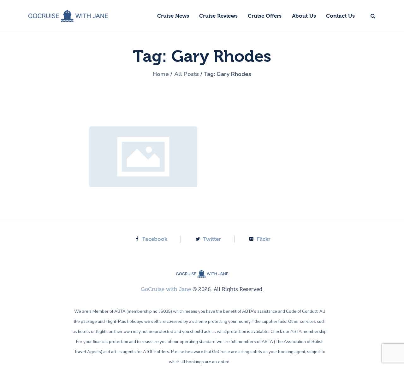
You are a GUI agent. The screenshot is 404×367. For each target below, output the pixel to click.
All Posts (186, 74)
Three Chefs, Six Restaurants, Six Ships (143, 156)
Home (161, 74)
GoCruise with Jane (166, 289)
